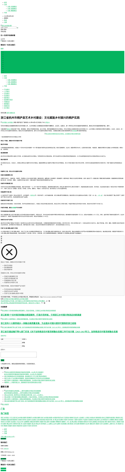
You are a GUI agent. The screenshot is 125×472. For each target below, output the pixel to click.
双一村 (115, 423)
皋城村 (6, 425)
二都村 (111, 423)
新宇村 (24, 419)
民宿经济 (91, 419)
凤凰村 (42, 421)
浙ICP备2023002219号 (7, 436)
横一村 (52, 419)
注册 (5, 22)
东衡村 (20, 419)
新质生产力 (106, 419)
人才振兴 (7, 56)
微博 (2, 48)
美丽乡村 (9, 129)
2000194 (6, 448)
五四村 (29, 419)
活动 (38, 419)
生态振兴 (7, 60)
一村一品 (99, 195)
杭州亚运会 (101, 421)
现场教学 (29, 417)
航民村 (48, 419)
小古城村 (81, 417)
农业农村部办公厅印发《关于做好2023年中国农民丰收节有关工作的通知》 (23, 301)
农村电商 (43, 423)
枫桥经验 (98, 417)
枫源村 (119, 421)
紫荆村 (37, 421)
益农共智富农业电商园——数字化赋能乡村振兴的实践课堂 (21, 393)
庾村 (106, 421)
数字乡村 (61, 417)
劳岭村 (3, 421)
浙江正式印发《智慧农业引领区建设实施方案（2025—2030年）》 (24, 395)
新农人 (114, 421)
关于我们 (7, 72)
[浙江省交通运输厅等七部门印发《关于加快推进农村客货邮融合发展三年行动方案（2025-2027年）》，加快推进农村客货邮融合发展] (62, 327)
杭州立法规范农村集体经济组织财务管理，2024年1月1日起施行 (23, 374)
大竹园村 (8, 421)
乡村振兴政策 (48, 417)
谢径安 (71, 423)
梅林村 (72, 417)
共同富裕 (74, 130)
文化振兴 (7, 58)
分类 (5, 4)
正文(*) (3, 349)
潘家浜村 (92, 423)
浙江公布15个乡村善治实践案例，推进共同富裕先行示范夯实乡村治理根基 (27, 378)
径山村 (76, 417)
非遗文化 (32, 195)
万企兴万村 (20, 421)
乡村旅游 (13, 207)
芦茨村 (29, 425)
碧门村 (20, 423)
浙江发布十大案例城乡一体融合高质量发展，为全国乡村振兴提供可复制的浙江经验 (38, 323)
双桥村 (80, 419)
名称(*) (24, 339)
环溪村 (66, 419)
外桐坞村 (15, 423)
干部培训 (66, 417)
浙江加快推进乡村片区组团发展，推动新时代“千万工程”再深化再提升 (26, 376)
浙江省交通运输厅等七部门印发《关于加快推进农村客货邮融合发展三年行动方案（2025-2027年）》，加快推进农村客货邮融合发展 (59, 332)
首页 (5, 2)
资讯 (2, 417)
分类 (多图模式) (12, 6)
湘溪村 (98, 423)
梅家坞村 (19, 425)
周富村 (10, 425)
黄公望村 (47, 421)
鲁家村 (118, 417)
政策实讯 (7, 70)
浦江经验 (97, 419)
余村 (42, 417)
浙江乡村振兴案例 (22, 299)
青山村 (57, 419)
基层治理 (9, 419)
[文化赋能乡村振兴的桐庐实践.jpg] (62, 133)
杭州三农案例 (106, 417)
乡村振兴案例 (13, 299)
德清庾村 (82, 423)
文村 (101, 423)
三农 (101, 419)
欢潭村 (4, 423)
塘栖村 (112, 419)
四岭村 (15, 425)
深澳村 (121, 419)
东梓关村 (70, 419)
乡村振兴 (10, 122)
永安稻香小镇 (65, 423)
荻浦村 (61, 419)
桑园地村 (15, 419)
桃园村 (29, 423)
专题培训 (7, 66)
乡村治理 (76, 423)
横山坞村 (9, 423)
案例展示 (7, 68)
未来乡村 (93, 417)
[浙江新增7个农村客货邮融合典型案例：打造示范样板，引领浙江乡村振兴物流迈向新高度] (62, 310)
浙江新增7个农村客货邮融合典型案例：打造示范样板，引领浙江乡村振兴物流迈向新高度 (41, 315)
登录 (5, 20)
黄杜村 (117, 419)
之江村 (54, 423)
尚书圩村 (34, 425)
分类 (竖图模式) (12, 8)
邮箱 (23, 342)
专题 (5, 433)
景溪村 (120, 423)
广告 (3, 409)
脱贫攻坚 (43, 419)
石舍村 (25, 425)
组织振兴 (7, 62)
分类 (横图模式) (12, 10)
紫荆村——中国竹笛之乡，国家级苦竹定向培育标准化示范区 (23, 382)
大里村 (25, 423)
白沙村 (87, 423)
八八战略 (49, 423)
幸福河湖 (32, 421)
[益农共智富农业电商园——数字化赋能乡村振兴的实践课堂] (64, 391)
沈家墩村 (106, 423)
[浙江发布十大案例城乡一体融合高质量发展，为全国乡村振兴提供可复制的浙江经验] (62, 319)
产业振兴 (7, 54)
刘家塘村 (52, 421)
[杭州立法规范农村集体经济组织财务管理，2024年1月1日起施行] (64, 372)
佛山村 (38, 423)
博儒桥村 (58, 421)
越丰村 (110, 421)
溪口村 (34, 423)
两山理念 (74, 421)
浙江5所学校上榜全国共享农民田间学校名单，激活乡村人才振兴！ (21, 303)
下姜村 (76, 419)
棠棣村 (64, 421)
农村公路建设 (93, 421)
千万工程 (12, 417)
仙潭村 (58, 423)
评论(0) (47, 122)
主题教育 (26, 421)
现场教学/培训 (8, 64)
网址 (23, 346)
